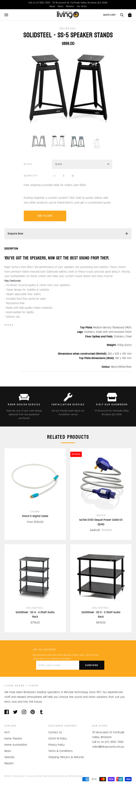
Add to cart (45, 216)
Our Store (82, 6)
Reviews (70, 6)
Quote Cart (109, 14)
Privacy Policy (56, 745)
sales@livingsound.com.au (108, 747)
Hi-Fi (7, 732)
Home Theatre (13, 738)
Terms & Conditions (60, 751)
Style (28, 164)
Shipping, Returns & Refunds (66, 757)
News (60, 6)
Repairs (9, 763)
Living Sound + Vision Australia (27, 776)
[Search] (122, 14)
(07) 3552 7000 (114, 742)
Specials (9, 757)
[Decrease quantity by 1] (54, 175)
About (52, 6)
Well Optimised (75, 776)
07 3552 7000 (43, 2)
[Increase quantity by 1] (72, 175)
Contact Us (55, 732)
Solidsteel (68, 28)
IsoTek (101, 515)
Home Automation (15, 745)
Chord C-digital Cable (35, 516)
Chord (35, 511)
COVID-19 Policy (57, 738)
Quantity (30, 175)
